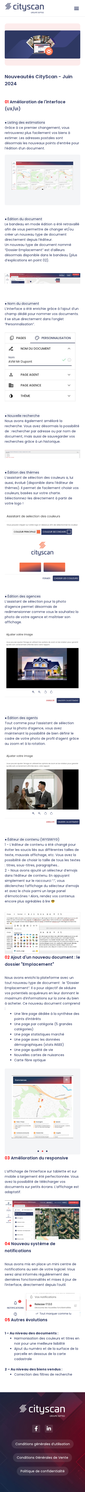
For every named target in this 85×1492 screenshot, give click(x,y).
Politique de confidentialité (43, 1471)
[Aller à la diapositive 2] (42, 1151)
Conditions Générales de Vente (42, 1457)
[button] (76, 8)
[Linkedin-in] (49, 1429)
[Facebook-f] (36, 1429)
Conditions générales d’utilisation (42, 1444)
